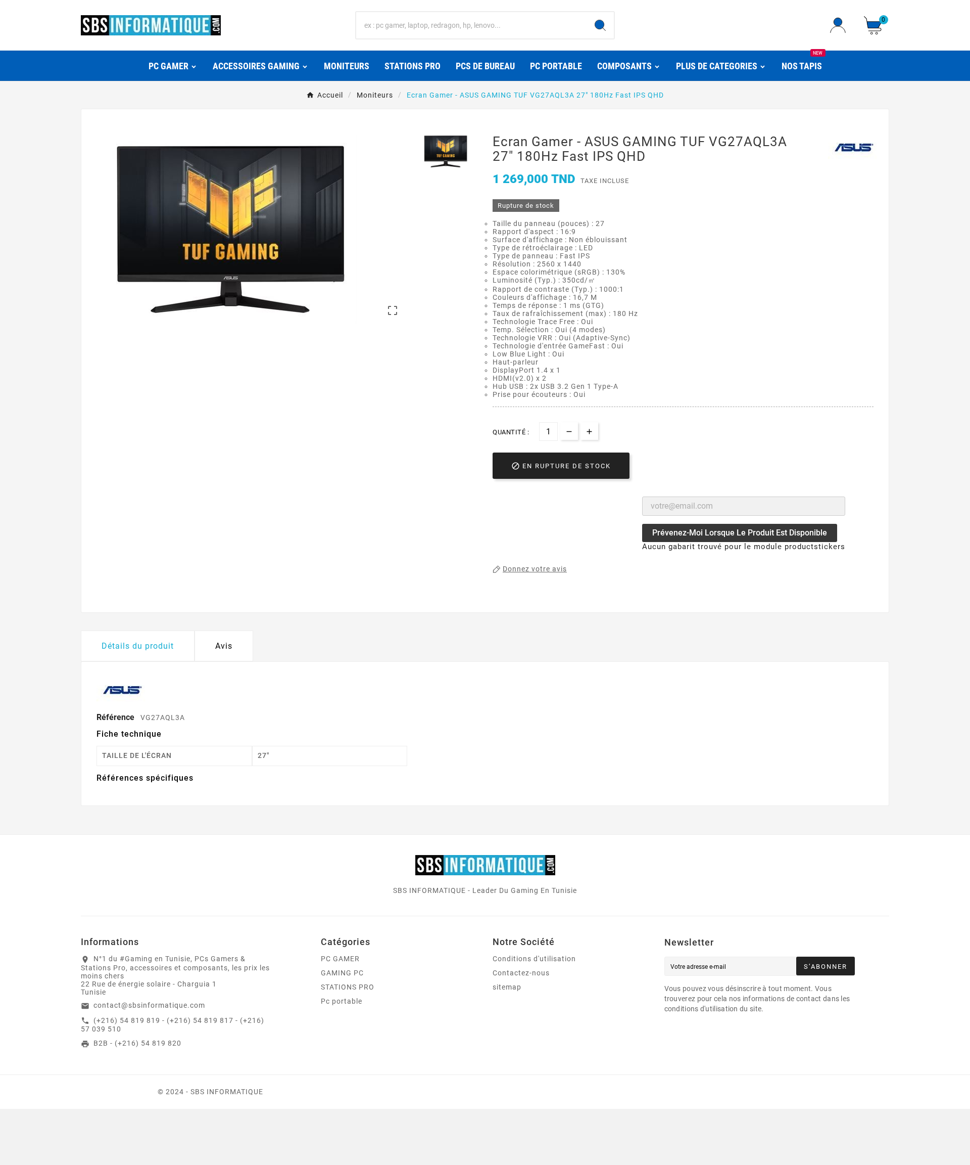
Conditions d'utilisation (534, 959)
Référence (116, 717)
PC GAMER (340, 959)
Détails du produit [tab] (138, 646)
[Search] (600, 25)
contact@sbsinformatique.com (149, 1005)
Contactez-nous (521, 973)
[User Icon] (841, 25)
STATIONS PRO (347, 987)
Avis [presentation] (223, 646)
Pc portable (341, 1001)
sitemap (507, 987)
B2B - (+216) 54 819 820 (137, 1043)
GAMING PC (342, 973)
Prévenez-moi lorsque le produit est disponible (739, 532)
